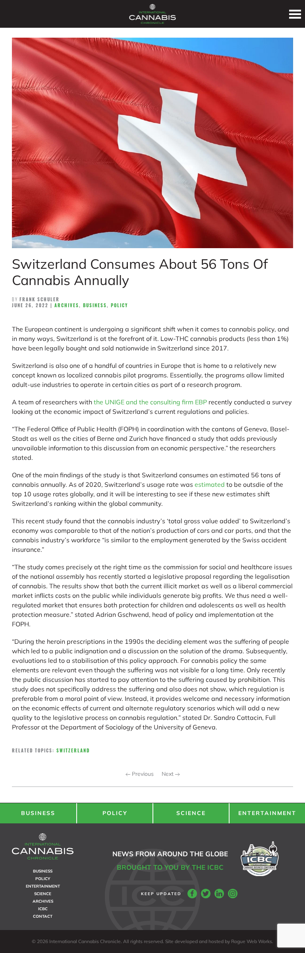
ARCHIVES (43, 901)
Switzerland (73, 750)
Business (95, 305)
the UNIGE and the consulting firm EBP (150, 402)
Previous (142, 773)
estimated (210, 484)
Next (168, 773)
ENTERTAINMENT (267, 813)
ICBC (43, 908)
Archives (66, 305)
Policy (119, 305)
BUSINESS (38, 813)
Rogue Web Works (251, 941)
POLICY (114, 813)
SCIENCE (191, 813)
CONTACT (42, 916)
